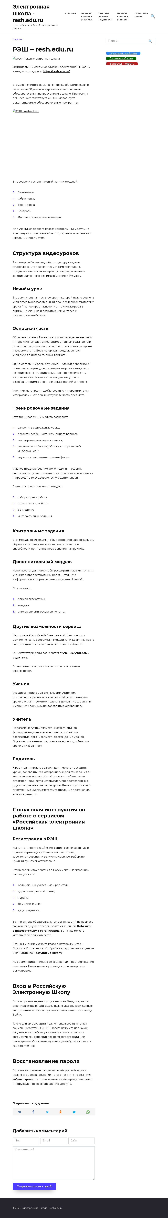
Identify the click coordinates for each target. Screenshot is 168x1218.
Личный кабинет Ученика (86, 16)
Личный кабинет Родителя (105, 16)
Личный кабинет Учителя (122, 16)
